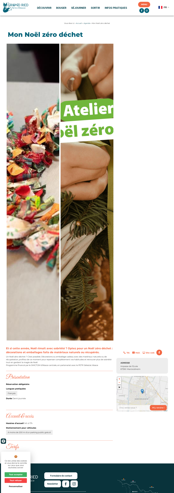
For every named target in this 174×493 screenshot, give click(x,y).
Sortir (95, 7)
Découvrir (44, 7)
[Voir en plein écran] (119, 387)
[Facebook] (159, 352)
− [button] (119, 382)
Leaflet (165, 411)
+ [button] (119, 378)
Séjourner (78, 7)
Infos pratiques (116, 7)
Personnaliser (16, 486)
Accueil (79, 23)
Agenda (87, 23)
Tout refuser (16, 480)
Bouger (61, 7)
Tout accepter (16, 474)
